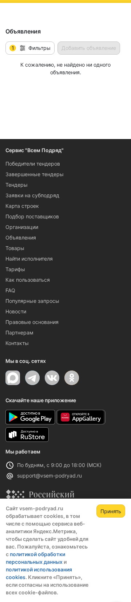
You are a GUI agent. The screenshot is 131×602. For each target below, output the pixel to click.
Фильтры (31, 48)
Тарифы (15, 269)
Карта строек (22, 206)
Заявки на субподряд (32, 195)
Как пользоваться (27, 280)
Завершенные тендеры (34, 174)
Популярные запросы (32, 301)
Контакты (17, 343)
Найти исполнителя (29, 259)
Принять (110, 511)
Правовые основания (32, 322)
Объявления (20, 237)
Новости (15, 311)
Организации (21, 227)
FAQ (10, 290)
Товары (14, 248)
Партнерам (19, 332)
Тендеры (16, 185)
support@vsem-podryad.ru (49, 475)
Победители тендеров (32, 164)
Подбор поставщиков (32, 216)
